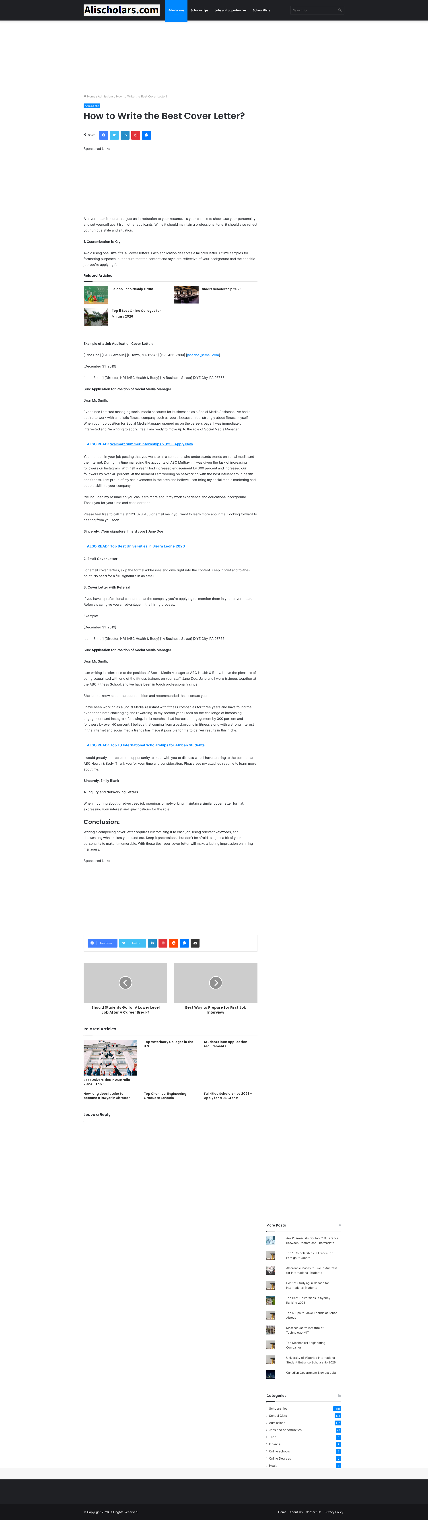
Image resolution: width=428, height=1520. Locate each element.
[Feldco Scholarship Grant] (96, 295)
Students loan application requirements (225, 1044)
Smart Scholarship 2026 (221, 289)
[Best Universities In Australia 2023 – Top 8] (110, 1058)
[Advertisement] (214, 56)
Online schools (279, 1451)
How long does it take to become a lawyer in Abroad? (107, 1095)
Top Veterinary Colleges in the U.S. (168, 1044)
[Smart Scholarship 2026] (186, 295)
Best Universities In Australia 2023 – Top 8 (107, 1082)
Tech (272, 1437)
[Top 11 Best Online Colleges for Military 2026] (96, 317)
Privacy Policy (334, 1512)
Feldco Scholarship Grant (133, 289)
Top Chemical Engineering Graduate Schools (165, 1095)
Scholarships (199, 10)
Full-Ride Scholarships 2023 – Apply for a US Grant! (228, 1095)
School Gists (261, 10)
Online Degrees (280, 1458)
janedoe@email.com (203, 355)
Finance (274, 1444)
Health (273, 1465)
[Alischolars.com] (122, 10)
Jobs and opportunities (231, 10)
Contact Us (313, 1512)
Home (90, 96)
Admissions (176, 10)
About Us (296, 1512)
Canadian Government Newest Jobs (311, 1372)
